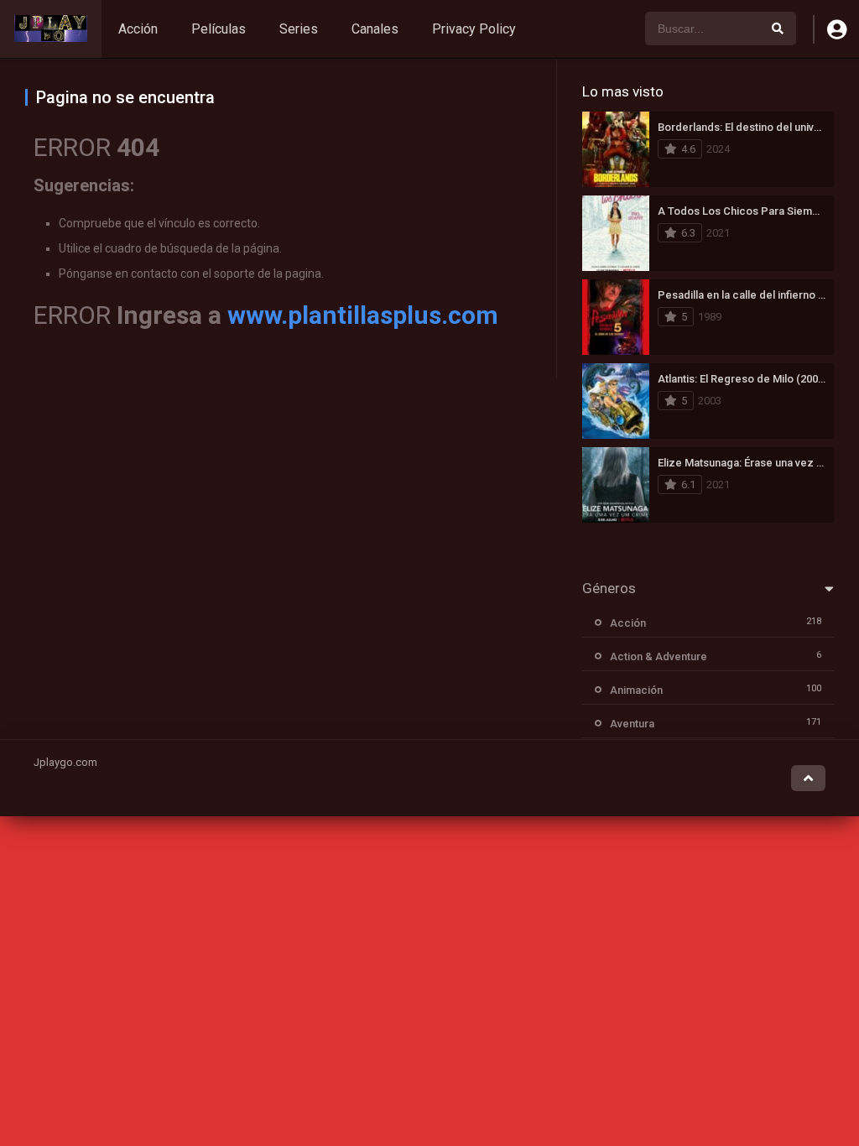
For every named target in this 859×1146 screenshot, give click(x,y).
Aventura (632, 723)
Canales (374, 29)
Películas (218, 29)
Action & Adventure (658, 656)
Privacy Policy (474, 29)
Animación (636, 690)
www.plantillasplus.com (362, 315)
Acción (138, 29)
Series (298, 29)
